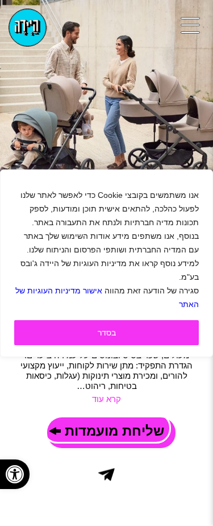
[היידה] (27, 27)
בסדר (107, 332)
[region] (106, 263)
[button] (15, 474)
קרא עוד (106, 399)
